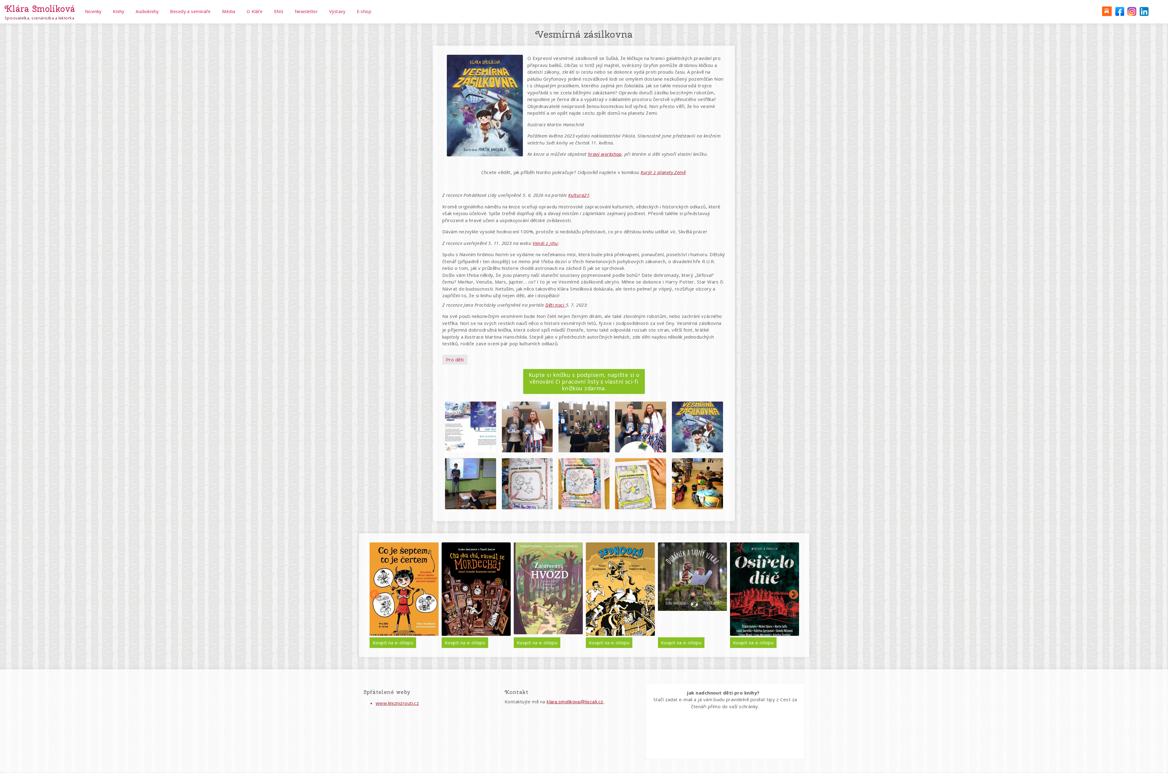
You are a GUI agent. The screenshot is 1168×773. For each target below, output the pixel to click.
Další (793, 595)
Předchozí (374, 595)
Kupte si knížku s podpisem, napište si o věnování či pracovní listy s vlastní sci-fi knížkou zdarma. (584, 381)
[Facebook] (1119, 10)
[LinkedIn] (1143, 10)
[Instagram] (1131, 10)
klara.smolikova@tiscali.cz (575, 701)
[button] (470, 427)
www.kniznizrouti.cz (397, 703)
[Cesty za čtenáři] (1106, 10)
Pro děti (455, 360)
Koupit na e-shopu (393, 642)
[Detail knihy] (404, 589)
